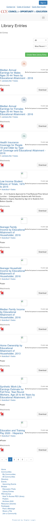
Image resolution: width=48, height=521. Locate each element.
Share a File (7, 511)
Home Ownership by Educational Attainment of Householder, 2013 (11, 349)
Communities (6, 472)
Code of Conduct (23, 7)
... (26, 459)
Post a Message (8, 508)
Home (3, 469)
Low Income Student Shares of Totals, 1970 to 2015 (12, 183)
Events (4, 481)
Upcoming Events (9, 484)
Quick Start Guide (39, 7)
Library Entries (8, 491)
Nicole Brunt (5, 189)
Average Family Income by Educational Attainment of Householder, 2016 (12, 231)
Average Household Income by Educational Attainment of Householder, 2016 (12, 272)
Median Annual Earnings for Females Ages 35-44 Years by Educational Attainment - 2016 (16, 110)
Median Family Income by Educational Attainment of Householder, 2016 (12, 313)
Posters (15, 81)
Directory (4, 479)
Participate (5, 506)
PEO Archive (6, 494)
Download (42, 90)
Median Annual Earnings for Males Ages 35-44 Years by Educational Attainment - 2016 (16, 74)
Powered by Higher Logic (24, 520)
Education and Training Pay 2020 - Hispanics (12, 432)
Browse (4, 486)
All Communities (8, 476)
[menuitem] (11, 6)
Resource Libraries (8, 503)
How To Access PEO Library (13, 496)
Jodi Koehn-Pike (7, 81)
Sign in (43, 2)
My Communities (9, 474)
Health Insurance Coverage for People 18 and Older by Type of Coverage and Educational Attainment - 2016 (23, 147)
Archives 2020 (8, 501)
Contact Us (11, 7)
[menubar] (26, 6)
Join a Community (9, 513)
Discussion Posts (9, 489)
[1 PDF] (2, 90)
